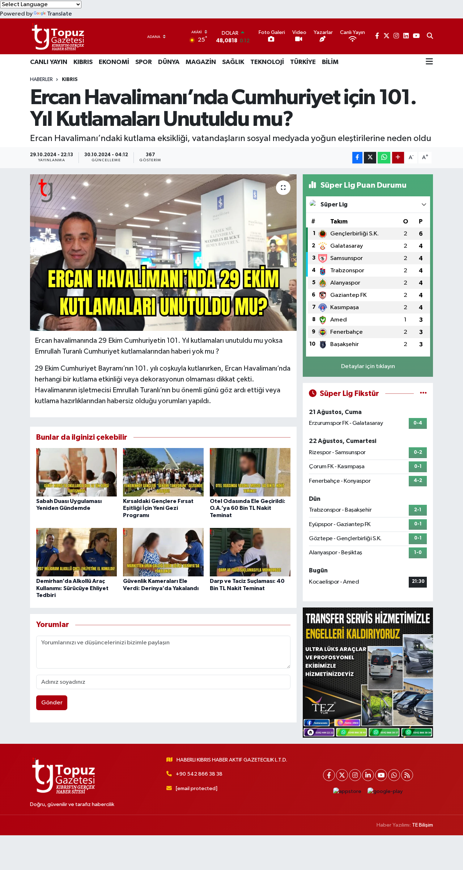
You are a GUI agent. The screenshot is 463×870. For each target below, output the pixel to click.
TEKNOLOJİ (267, 62)
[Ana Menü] (429, 62)
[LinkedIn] (368, 775)
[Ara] (430, 36)
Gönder (52, 703)
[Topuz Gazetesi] (57, 36)
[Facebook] (329, 775)
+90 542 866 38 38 (199, 774)
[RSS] (407, 775)
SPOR (143, 62)
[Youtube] (381, 775)
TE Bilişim (422, 825)
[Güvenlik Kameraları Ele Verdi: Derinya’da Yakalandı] (163, 552)
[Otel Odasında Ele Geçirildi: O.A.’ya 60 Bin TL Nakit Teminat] (250, 472)
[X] (342, 775)
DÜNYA (168, 62)
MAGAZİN (201, 62)
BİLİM (330, 62)
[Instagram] (355, 775)
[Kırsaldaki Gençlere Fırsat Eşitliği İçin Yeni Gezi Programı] (163, 472)
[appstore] (347, 791)
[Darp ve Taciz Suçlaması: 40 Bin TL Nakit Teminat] (250, 552)
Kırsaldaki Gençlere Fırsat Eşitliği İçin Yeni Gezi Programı (158, 508)
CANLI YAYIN (48, 62)
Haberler (41, 79)
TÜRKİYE (303, 62)
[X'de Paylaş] (370, 158)
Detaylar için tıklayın (368, 366)
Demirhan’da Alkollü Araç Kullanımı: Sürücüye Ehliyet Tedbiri (72, 588)
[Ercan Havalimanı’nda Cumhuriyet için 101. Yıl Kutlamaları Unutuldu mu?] (163, 252)
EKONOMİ (114, 62)
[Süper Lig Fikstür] (423, 394)
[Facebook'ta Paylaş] (357, 158)
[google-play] (385, 791)
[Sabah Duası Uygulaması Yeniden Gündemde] (76, 472)
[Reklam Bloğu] (368, 672)
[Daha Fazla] (398, 158)
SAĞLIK (233, 62)
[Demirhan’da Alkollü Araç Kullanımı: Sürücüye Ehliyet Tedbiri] (76, 552)
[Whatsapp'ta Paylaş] (384, 158)
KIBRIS (83, 62)
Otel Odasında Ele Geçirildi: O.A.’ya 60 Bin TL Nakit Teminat (247, 508)
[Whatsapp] (394, 775)
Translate (59, 14)
